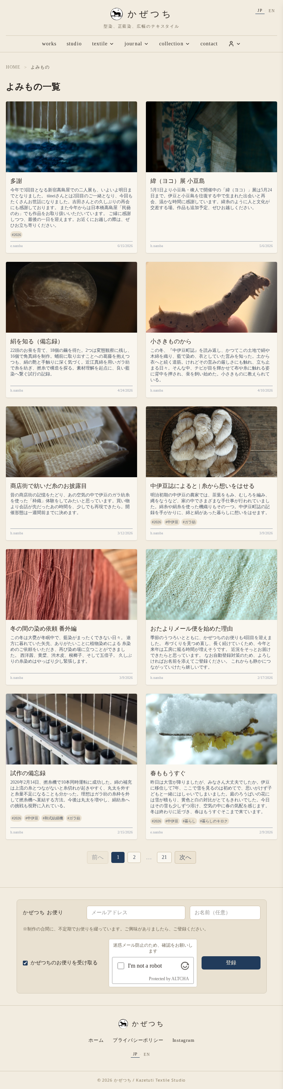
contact (209, 43)
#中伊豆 (171, 522)
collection (171, 43)
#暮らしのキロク (214, 821)
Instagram (183, 1040)
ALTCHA (180, 978)
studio (74, 43)
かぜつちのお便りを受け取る (64, 962)
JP (260, 10)
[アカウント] (234, 44)
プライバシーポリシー (138, 1040)
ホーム (96, 1040)
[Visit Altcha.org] (185, 966)
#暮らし (189, 821)
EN (272, 10)
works (49, 43)
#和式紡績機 (53, 818)
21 (164, 857)
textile (100, 43)
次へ (185, 857)
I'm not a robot (145, 966)
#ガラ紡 (189, 522)
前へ (98, 857)
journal (133, 43)
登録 (231, 962)
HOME (13, 67)
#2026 (16, 235)
